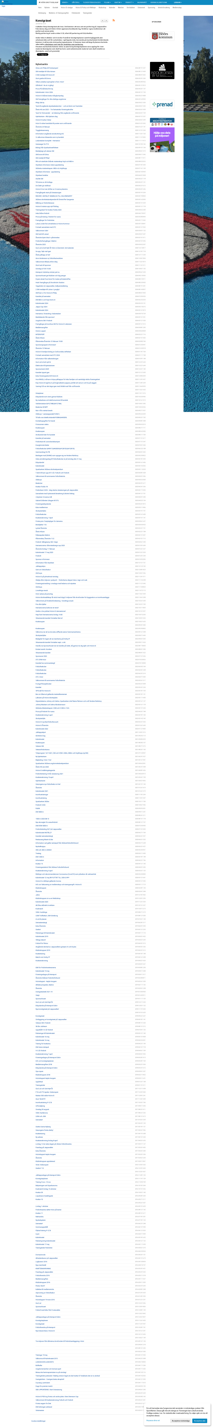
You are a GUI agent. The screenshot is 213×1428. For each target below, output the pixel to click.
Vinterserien (40, 1410)
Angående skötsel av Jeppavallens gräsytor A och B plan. (56, 947)
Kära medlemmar (42, 507)
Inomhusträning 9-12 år (44, 1102)
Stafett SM (39, 179)
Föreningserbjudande (43, 504)
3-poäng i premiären (43, 1383)
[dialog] (177, 1414)
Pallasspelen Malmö (43, 535)
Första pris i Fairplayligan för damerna (49, 521)
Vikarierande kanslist (43, 653)
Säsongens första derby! (44, 1130)
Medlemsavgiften (42, 1279)
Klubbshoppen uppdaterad (45, 1161)
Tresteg (38, 853)
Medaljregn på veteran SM (45, 151)
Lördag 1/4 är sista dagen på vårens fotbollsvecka (53, 1144)
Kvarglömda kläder (42, 445)
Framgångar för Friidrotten (45, 220)
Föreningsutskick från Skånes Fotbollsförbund (52, 867)
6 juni (37, 1234)
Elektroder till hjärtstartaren (45, 365)
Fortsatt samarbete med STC (46, 227)
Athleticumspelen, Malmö (45, 985)
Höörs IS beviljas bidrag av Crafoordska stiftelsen (53, 352)
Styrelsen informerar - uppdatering (48, 172)
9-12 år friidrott (41, 1051)
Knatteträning (40, 954)
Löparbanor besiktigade (44, 1196)
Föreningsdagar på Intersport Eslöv (48, 1057)
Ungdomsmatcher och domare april (48, 1369)
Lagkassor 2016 (41, 1262)
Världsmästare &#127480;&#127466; (49, 404)
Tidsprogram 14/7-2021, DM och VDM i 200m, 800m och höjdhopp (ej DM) (62, 753)
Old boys (39, 573)
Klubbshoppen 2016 (43, 1282)
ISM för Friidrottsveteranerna (46, 967)
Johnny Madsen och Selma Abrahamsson (50, 705)
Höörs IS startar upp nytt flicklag (47, 206)
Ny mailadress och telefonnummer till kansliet (52, 400)
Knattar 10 (39, 1199)
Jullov (38, 895)
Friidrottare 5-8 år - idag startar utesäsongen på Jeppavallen (57, 490)
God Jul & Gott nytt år (43, 362)
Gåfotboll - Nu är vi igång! (45, 85)
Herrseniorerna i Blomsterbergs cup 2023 (50, 545)
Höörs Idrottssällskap (49, 2)
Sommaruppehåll (42, 1227)
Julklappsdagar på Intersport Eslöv (48, 1175)
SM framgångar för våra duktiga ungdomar (51, 99)
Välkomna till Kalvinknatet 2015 (47, 1358)
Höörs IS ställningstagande (45, 770)
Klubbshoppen (41, 888)
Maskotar (39, 483)
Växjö (38, 995)
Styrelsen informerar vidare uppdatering (50, 165)
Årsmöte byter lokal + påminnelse (47, 237)
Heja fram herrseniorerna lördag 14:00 (49, 615)
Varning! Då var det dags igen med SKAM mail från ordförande (58, 386)
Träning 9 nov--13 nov (43, 1182)
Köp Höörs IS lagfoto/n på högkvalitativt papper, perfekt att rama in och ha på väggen (66, 383)
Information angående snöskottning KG (50, 134)
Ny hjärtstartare (41, 756)
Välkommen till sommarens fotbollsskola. (50, 476)
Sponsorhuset (41, 999)
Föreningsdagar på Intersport (46, 974)
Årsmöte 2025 (41, 244)
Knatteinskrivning (42, 961)
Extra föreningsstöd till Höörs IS (47, 376)
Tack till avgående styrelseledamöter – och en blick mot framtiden (59, 106)
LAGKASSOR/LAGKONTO (45, 1362)
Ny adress (39, 1137)
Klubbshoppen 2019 (43, 950)
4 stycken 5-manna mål (44, 497)
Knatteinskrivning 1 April (44, 518)
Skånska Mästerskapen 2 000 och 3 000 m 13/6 (52, 708)
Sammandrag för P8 (43, 452)
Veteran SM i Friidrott (43, 1023)
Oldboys (39, 480)
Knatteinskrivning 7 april (44, 1054)
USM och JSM (41, 1116)
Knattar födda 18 (42, 487)
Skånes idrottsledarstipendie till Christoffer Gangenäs (55, 199)
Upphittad (39, 1082)
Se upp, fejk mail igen (43, 251)
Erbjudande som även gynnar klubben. (49, 397)
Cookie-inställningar (38, 1421)
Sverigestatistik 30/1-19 (44, 992)
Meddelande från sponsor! (45, 317)
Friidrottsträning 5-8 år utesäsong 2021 (49, 774)
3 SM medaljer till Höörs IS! (45, 75)
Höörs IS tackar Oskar (43, 120)
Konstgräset (43, 20)
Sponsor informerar (43, 559)
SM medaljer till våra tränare (45, 71)
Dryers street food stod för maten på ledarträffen (53, 279)
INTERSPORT (40, 334)
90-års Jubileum (41, 1026)
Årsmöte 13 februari (43, 348)
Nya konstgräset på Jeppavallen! (47, 1009)
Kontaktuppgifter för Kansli (45, 421)
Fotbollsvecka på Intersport (45, 1327)
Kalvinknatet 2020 (42, 902)
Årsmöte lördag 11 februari (45, 549)
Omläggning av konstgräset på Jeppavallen (51, 1019)
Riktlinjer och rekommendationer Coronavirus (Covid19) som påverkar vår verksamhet (66, 874)
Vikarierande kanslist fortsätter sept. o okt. (51, 642)
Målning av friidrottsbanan (45, 203)
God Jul (38, 1303)
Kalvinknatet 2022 (42, 729)
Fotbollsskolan (41, 514)
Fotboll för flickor (42, 943)
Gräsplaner (39, 393)
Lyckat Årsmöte (41, 528)
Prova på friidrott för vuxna (45, 711)
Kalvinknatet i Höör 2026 (44, 92)
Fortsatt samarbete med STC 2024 (48, 355)
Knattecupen (40, 428)
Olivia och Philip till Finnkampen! (47, 68)
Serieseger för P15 (42, 144)
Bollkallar (39, 1365)
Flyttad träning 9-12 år (43, 1230)
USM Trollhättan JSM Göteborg (47, 916)
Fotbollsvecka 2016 (43, 1275)
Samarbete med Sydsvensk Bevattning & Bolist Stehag (55, 493)
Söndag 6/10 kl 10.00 (43, 269)
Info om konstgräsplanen (45, 1061)
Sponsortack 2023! (42, 369)
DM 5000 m (40, 812)
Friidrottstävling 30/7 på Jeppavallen (49, 829)
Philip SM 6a (40, 103)
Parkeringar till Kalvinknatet (45, 933)
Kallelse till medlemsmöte (45, 1289)
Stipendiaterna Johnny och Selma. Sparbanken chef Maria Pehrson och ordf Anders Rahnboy (69, 701)
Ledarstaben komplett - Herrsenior (48, 141)
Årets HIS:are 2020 (42, 767)
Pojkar (106, 2)
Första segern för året (43, 1403)
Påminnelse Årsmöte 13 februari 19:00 (49, 341)
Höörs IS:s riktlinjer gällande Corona (48, 881)
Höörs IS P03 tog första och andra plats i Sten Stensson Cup (57, 1396)
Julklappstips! (41, 732)
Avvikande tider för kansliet (45, 435)
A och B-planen (41, 919)
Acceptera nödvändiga (181, 1421)
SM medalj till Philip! (43, 158)
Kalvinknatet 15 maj (42, 971)
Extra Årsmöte (41, 926)
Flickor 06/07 (40, 1286)
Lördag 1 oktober (42, 1206)
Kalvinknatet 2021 (42, 791)
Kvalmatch (39, 909)
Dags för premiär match (44, 1386)
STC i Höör (39, 677)
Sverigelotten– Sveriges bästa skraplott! (50, 1379)
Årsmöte (39, 788)
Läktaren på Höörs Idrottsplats (46, 698)
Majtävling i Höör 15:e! (43, 760)
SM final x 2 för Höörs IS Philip (46, 293)
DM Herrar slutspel (42, 1047)
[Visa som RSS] (114, 21)
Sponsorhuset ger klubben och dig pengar (51, 276)
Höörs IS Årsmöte (42, 725)
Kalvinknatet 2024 (42, 303)
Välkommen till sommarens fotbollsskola (50, 680)
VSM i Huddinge (41, 912)
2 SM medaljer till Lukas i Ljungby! (48, 289)
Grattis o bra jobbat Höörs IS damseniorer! (51, 611)
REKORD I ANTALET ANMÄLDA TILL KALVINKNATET (54, 196)
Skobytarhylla (40, 718)
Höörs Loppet (41, 331)
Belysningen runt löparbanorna (46, 1185)
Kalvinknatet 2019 (42, 936)
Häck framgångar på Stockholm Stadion (50, 282)
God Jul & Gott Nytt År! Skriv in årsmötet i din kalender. (55, 248)
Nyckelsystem (41, 1220)
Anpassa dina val (153, 1420)
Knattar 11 (39, 1213)
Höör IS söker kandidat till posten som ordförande (53, 123)
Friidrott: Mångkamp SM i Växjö (47, 542)
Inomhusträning (41, 798)
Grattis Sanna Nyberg (43, 1127)
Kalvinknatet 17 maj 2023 (44, 552)
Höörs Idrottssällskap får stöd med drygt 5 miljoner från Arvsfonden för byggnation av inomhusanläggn (72, 597)
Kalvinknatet (40, 466)
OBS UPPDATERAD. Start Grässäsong (49, 1390)
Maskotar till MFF (42, 407)
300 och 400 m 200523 (44, 850)
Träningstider (40, 1085)
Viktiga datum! (41, 940)
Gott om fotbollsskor (43, 570)
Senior (64, 2)
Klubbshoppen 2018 (43, 1075)
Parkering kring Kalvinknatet (45, 1241)
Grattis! (38, 929)
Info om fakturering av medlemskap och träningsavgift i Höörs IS (59, 884)
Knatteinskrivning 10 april (44, 777)
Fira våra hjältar (41, 604)
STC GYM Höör (41, 660)
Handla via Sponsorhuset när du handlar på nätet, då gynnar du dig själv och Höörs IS (66, 646)
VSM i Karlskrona (42, 1113)
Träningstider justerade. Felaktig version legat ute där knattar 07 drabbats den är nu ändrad (68, 1376)
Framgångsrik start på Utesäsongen (48, 192)
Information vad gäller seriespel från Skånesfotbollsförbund (57, 843)
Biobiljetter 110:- (41, 525)
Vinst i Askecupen (42, 1165)
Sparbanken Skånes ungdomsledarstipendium (52, 763)
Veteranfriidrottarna (42, 750)
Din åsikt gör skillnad (43, 186)
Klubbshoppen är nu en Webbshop (48, 898)
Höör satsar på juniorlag (44, 594)
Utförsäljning (40, 1106)
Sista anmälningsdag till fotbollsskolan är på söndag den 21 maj (58, 459)
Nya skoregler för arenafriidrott (47, 822)
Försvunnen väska (42, 424)
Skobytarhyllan (41, 511)
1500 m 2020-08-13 (42, 819)
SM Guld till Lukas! (42, 234)
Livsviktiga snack (42, 590)
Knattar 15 (39, 864)
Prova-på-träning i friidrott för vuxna (48, 217)
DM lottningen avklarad (44, 1407)
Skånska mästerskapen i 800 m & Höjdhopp (51, 168)
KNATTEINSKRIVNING (43, 1268)
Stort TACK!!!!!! (40, 1099)
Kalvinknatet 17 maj (42, 1244)
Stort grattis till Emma (43, 78)
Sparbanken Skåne (42, 801)
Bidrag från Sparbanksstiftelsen (47, 148)
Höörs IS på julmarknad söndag (47, 577)
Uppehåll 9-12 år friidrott (44, 1030)
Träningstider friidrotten (44, 1248)
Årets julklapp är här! (43, 255)
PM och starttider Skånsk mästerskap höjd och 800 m (55, 161)
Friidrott (128, 2)
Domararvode (40, 1255)
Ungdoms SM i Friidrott (44, 321)
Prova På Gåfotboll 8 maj (44, 89)
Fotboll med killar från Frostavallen (48, 1310)
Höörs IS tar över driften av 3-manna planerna (52, 189)
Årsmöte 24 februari (43, 127)
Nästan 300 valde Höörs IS (45, 1095)
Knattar (117, 2)
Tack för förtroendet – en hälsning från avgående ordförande (57, 113)
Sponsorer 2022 (41, 656)
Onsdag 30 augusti (42, 1109)
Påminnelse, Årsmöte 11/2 (45, 538)
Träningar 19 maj (41, 1355)
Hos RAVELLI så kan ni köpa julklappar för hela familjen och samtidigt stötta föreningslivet (68, 379)
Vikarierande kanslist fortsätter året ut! (49, 618)
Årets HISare (40, 338)
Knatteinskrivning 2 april (44, 715)
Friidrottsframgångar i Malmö (46, 241)
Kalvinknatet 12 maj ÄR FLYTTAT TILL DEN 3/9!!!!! (52, 878)
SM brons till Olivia (42, 154)
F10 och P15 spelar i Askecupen (47, 1092)
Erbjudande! (40, 462)
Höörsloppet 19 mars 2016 (45, 1300)
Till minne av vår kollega (44, 182)
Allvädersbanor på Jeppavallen (47, 1258)
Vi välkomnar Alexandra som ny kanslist (50, 137)
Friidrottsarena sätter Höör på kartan (48, 1210)
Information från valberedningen (47, 359)
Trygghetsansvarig (42, 130)
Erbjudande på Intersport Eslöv (46, 1006)
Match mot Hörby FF (43, 957)
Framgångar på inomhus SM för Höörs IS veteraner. (54, 324)
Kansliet (38, 687)
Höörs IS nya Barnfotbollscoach (47, 722)
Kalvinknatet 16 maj (42, 1037)
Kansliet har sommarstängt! (45, 663)
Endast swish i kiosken (44, 649)
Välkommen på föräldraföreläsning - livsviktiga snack (54, 601)
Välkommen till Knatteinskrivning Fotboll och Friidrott (54, 1400)
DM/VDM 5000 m (42, 826)
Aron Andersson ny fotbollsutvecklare (49, 258)
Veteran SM (40, 746)
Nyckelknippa (40, 846)
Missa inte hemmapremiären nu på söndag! (51, 1372)
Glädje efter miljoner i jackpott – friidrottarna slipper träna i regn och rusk (61, 580)
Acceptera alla (199, 1421)
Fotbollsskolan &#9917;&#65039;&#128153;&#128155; (55, 449)
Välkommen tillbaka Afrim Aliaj (46, 262)
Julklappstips (40, 566)
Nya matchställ (41, 1265)
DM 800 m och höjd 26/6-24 (45, 300)
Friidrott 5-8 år (40, 805)
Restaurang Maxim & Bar (44, 839)
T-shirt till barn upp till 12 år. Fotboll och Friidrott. (53, 473)
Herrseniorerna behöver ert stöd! (47, 608)
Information (40, 860)
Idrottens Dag (40, 736)
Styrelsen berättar (42, 175)
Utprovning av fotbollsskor (45, 1293)
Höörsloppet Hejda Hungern (46, 1078)
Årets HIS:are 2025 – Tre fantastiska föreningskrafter (54, 109)
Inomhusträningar (42, 794)
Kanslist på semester (43, 296)
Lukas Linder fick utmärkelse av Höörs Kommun (53, 224)
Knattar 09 (39, 1192)
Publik (38, 808)
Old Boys (39, 587)
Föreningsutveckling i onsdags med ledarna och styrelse (56, 583)
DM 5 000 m (40, 857)
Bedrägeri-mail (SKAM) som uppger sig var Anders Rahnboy (57, 455)
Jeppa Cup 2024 (41, 307)
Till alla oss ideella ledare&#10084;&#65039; (51, 417)
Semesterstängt (41, 922)
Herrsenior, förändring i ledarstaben (48, 314)
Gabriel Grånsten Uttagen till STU (47, 500)
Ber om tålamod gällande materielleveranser (51, 694)
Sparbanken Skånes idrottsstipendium (49, 469)
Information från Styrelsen (45, 563)
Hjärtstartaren (40, 781)
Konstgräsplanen (42, 1179)
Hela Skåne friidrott (42, 213)
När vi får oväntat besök (44, 410)
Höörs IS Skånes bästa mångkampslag (49, 96)
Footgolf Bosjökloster (43, 684)
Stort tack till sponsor (43, 265)
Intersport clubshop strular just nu (48, 272)
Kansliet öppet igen (42, 372)
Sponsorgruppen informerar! (46, 345)
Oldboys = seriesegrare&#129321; (48, 414)
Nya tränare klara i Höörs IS (45, 1331)
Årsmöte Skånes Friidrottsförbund (48, 978)
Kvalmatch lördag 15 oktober (46, 1189)
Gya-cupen (39, 1071)
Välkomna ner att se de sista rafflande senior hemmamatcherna (58, 632)
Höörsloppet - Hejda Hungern (46, 981)
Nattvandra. (40, 1217)
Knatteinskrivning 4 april (44, 871)
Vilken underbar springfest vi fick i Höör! (50, 82)
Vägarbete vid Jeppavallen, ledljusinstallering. (52, 286)
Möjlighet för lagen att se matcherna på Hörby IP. (53, 639)
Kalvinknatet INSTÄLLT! (44, 833)
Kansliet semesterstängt (44, 836)
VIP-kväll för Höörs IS (43, 691)
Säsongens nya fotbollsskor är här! (48, 784)
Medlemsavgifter (42, 327)
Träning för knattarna (43, 1044)
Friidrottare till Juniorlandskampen (48, 442)
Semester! (39, 1120)
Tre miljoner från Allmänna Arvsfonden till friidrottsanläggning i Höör (60, 1341)
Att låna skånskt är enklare (45, 905)
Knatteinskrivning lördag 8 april (47, 1140)
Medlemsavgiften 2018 (44, 1064)
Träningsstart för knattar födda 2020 (48, 210)
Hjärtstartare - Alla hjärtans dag (47, 116)
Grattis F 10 (40, 1168)
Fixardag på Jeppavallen (44, 1147)
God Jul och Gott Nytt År (44, 1002)
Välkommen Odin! (42, 231)
